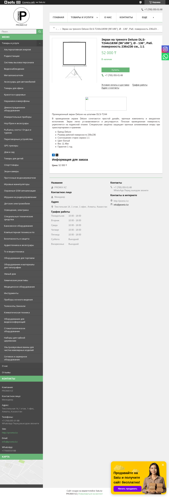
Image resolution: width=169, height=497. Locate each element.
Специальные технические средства (18, 218)
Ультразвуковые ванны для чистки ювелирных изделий (19, 349)
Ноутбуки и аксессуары (16, 123)
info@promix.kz (10, 441)
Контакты (126, 17)
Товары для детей (13, 158)
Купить (115, 69)
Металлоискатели (13, 75)
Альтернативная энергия (17, 49)
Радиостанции (11, 55)
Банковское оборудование (18, 225)
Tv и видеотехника (14, 251)
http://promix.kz (10, 432)
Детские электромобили (17, 203)
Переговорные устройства (18, 139)
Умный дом (10, 273)
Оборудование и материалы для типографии (19, 266)
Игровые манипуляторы (17, 184)
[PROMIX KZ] (21, 15)
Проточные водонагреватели (20, 177)
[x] (57, 155)
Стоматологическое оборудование (14, 330)
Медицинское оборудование (19, 286)
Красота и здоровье (15, 94)
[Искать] (39, 31)
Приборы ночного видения (18, 299)
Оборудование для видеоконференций (14, 320)
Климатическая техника (17, 312)
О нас (5, 365)
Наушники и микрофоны (17, 101)
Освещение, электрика (16, 209)
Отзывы (6, 372)
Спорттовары (11, 164)
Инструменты (11, 293)
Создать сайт (28, 2)
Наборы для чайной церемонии (14, 339)
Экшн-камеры (11, 171)
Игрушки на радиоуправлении (20, 197)
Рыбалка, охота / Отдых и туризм (17, 131)
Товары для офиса (13, 88)
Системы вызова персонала (19, 62)
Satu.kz (99, 491)
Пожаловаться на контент (90, 494)
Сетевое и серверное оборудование (15, 358)
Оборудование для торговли (19, 258)
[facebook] (53, 155)
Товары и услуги (10, 43)
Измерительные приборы (18, 116)
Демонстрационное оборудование (14, 109)
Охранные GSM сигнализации (20, 190)
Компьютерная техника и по (19, 232)
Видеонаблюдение (14, 68)
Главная (58, 17)
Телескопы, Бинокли (14, 306)
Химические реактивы (16, 280)
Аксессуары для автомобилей (19, 81)
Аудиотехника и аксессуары (19, 245)
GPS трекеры (11, 145)
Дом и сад (9, 152)
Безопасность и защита (16, 238)
